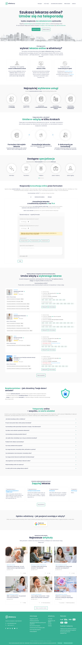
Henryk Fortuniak (18, 337)
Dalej (20, 261)
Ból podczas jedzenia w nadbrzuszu (12, 491)
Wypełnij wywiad (36, 29)
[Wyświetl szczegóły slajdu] (11, 99)
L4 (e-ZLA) (46, 3)
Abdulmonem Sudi (18, 291)
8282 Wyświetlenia (71, 602)
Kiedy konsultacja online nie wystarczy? (15, 464)
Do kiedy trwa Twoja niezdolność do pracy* (29, 225)
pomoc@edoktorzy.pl (11, 623)
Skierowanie (67, 3)
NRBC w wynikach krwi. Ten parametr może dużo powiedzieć (16, 596)
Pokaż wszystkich (41, 375)
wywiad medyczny (68, 71)
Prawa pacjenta (33, 631)
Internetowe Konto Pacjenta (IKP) (37, 627)
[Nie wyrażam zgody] (80, 643)
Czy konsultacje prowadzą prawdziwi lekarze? (16, 434)
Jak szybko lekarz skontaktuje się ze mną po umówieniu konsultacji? (21, 438)
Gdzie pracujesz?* (23, 238)
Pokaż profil (44, 307)
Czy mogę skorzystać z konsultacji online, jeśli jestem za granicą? (21, 449)
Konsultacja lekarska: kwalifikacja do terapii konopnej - (19, 368)
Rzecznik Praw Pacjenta (35, 625)
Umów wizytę (52, 307)
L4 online (33, 594)
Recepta (40, 3)
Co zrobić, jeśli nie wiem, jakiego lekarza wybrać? (17, 468)
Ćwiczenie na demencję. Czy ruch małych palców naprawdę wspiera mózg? (16, 567)
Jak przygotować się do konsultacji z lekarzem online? (18, 460)
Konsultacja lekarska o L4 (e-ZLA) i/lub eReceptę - (18, 306)
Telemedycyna (43, 565)
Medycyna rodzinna (11, 565)
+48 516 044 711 (10, 625)
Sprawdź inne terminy (55, 343)
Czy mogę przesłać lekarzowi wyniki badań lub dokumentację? (20, 457)
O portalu (50, 618)
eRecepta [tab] (50, 197)
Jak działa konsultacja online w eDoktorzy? (15, 419)
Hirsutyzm (52, 490)
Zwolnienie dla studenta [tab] (39, 197)
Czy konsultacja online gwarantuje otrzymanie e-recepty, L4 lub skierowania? (23, 426)
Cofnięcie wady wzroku (34, 490)
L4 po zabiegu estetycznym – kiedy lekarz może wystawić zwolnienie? (40, 596)
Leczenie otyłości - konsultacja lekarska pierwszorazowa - (19, 330)
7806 (25, 602)
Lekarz (15, 336)
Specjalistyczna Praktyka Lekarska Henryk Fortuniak (24, 358)
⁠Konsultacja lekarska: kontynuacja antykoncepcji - (18, 308)
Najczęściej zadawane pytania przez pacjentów (38, 623)
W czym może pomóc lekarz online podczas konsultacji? (18, 422)
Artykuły (50, 625)
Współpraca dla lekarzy (51, 621)
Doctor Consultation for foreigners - (15, 299)
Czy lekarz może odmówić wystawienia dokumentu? (17, 430)
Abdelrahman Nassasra (20, 315)
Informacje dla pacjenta (35, 629)
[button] (41, 419)
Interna (56, 565)
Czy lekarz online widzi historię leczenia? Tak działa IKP (39, 567)
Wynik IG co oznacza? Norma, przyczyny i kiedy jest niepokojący (64, 596)
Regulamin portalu (34, 618)
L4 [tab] (30, 197)
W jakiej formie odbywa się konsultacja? (15, 441)
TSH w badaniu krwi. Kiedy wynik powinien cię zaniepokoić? (63, 567)
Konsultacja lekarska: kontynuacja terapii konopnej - (18, 366)
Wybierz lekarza (46, 29)
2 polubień (62, 602)
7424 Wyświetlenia (46, 602)
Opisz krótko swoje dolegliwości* (27, 245)
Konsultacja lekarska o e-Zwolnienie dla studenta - (18, 303)
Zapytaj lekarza (41, 504)
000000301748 (63, 633)
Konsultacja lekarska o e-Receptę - (15, 301)
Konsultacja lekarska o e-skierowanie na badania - (18, 328)
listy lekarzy (71, 74)
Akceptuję (60, 643)
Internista (16, 289)
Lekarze (74, 3)
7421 (74, 573)
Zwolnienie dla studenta (56, 3)
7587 (25, 573)
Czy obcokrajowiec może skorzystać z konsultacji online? (19, 453)
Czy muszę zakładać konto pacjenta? (14, 445)
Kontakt (50, 624)
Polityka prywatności (34, 620)
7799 (49, 573)
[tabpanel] (41, 231)
